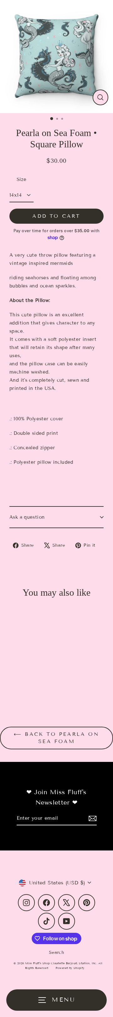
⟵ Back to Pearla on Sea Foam (56, 737)
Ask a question (27, 517)
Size (22, 179)
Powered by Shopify (70, 968)
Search (56, 952)
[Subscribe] (92, 818)
